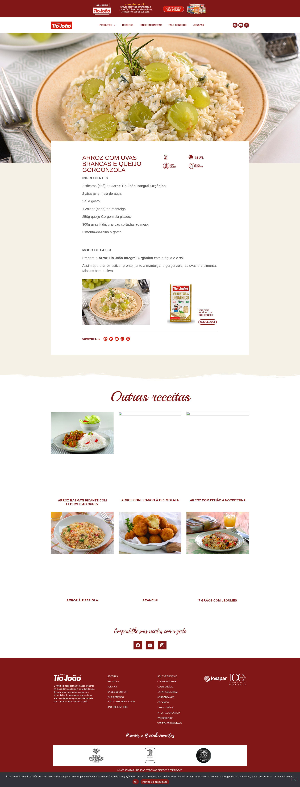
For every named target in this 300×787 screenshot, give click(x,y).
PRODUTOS (105, 25)
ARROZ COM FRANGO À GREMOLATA (150, 500)
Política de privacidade (155, 781)
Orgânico (163, 702)
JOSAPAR (198, 25)
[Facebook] (138, 645)
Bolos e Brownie (167, 676)
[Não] (294, 779)
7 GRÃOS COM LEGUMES (217, 600)
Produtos (113, 681)
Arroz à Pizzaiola (82, 600)
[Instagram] (246, 25)
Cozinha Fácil (165, 687)
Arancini (150, 600)
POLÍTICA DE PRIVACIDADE (121, 701)
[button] (105, 339)
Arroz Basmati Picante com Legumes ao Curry (82, 502)
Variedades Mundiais (169, 723)
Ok (135, 781)
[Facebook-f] (235, 25)
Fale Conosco (115, 697)
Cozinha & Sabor (166, 681)
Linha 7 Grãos (165, 707)
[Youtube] (240, 25)
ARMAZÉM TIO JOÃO (135, 4)
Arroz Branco (165, 697)
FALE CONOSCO (177, 25)
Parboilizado (165, 718)
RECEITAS (128, 25)
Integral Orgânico (168, 713)
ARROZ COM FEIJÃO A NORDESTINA (218, 500)
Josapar (112, 687)
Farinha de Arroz (167, 692)
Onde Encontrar (151, 25)
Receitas (112, 676)
